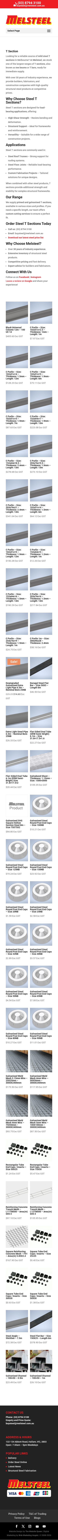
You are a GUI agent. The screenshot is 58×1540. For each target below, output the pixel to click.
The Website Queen (33, 1531)
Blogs (37, 1517)
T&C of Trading (37, 1513)
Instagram (36, 277)
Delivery (12, 1458)
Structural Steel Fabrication (22, 1470)
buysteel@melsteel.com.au (20, 1423)
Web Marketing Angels (28, 1535)
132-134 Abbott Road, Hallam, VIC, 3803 (26, 1441)
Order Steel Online (17, 1462)
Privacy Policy (16, 1513)
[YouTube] (37, 1526)
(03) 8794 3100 (29, 3)
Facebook (24, 277)
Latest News (14, 1466)
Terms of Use (22, 1517)
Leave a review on (19, 281)
